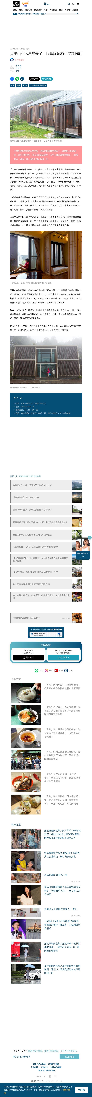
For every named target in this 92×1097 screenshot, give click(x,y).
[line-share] (17, 79)
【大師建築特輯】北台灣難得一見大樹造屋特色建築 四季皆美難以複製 (40, 559)
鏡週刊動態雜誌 (51, 1050)
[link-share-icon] (22, 79)
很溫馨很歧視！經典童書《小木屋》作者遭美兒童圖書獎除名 (40, 522)
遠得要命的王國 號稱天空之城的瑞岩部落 (32, 485)
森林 (18, 85)
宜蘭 (12, 85)
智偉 (18, 71)
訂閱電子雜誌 (53, 1064)
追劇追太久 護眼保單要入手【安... (61, 909)
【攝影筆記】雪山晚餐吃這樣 (26, 497)
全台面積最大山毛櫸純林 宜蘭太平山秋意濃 (32, 534)
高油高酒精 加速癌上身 (55, 874)
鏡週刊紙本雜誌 (35, 1050)
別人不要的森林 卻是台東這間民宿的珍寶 (31, 584)
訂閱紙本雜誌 (16, 4)
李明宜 (18, 68)
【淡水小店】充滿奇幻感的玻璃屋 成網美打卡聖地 (35, 572)
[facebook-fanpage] (45, 1076)
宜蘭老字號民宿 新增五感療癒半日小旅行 (32, 510)
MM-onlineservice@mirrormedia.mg (49, 1081)
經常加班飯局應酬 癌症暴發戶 (26, 618)
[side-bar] (78, 4)
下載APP (44, 1067)
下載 (70, 670)
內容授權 (34, 1067)
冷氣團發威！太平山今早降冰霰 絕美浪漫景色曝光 (35, 547)
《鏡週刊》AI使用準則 (46, 1070)
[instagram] (50, 1076)
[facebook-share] (12, 79)
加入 (41, 670)
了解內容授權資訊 (68, 1050)
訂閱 (61, 670)
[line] (38, 1076)
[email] (55, 1076)
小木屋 (25, 85)
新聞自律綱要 (56, 1067)
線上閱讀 (69, 1056)
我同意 (81, 1089)
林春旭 (18, 65)
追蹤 (51, 670)
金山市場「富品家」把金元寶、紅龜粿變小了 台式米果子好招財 (41, 596)
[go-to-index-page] (47, 4)
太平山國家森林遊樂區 (38, 85)
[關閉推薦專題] (90, 537)
